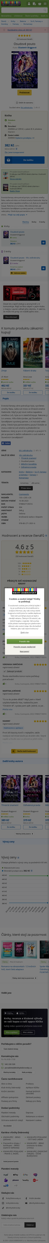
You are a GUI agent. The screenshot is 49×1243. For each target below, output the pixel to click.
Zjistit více (24, 632)
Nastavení (24, 651)
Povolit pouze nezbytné (24, 647)
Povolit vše (24, 641)
